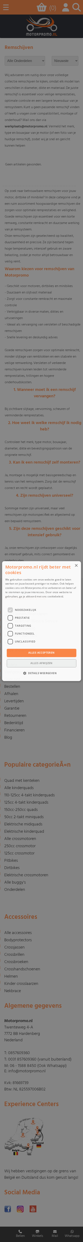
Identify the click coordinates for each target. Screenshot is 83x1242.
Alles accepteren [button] (41, 653)
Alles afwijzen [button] (41, 663)
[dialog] (41, 621)
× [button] (76, 565)
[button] (41, 673)
